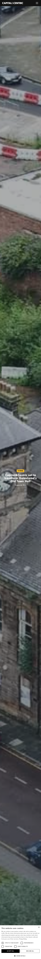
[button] (37, 3)
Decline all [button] (30, 951)
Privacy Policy (23, 939)
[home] (12, 3)
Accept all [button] (10, 951)
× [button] (39, 927)
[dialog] (20, 942)
